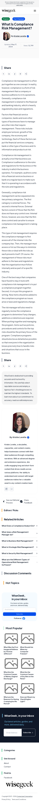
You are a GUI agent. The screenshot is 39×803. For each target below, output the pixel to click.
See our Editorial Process (12, 501)
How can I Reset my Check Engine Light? (27, 699)
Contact (7, 766)
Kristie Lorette (20, 36)
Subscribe (19, 614)
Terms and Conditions (19, 799)
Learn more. (19, 5)
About (6, 763)
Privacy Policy (6, 799)
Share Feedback (28, 501)
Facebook (8, 777)
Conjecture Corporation (24, 796)
